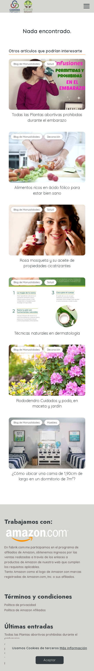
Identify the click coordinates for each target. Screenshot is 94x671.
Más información (73, 648)
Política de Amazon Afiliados (25, 610)
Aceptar (50, 660)
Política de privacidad (20, 605)
